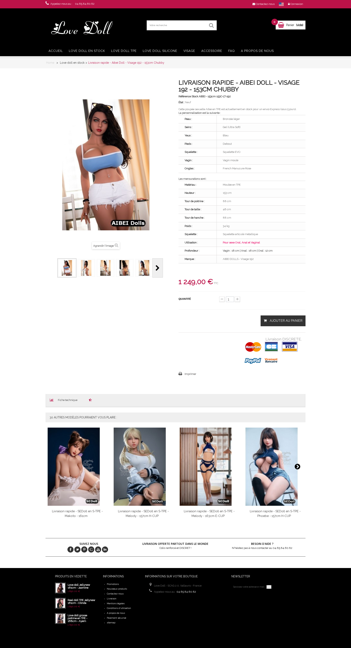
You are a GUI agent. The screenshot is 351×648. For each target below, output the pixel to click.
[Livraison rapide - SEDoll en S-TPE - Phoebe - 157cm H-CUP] (274, 466)
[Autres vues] (52, 268)
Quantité (185, 299)
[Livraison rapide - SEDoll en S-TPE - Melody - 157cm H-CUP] (142, 466)
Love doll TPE (124, 51)
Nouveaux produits (117, 589)
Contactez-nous (115, 593)
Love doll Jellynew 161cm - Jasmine (79, 586)
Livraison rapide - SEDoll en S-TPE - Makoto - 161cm (77, 513)
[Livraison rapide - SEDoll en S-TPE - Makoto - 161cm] (76, 466)
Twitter (77, 549)
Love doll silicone (160, 51)
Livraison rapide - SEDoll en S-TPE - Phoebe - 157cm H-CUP (275, 513)
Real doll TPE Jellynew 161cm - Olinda (81, 601)
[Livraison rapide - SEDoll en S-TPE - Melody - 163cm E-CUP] (208, 466)
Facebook (70, 549)
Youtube (98, 549)
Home (50, 62)
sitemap (111, 622)
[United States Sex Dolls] (281, 3)
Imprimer (190, 373)
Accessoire (211, 51)
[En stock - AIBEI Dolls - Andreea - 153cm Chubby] (67, 268)
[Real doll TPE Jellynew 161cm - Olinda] (60, 603)
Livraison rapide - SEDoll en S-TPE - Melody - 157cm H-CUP (143, 513)
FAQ (231, 51)
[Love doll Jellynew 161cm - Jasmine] (60, 588)
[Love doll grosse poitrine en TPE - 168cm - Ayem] (60, 618)
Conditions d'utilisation (119, 608)
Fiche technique (67, 400)
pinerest (84, 549)
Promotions (113, 584)
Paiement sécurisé (116, 618)
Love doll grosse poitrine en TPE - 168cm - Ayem (77, 618)
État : (181, 102)
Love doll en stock (87, 51)
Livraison (111, 598)
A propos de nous (257, 51)
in (105, 549)
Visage (189, 51)
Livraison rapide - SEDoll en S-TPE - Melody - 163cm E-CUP (209, 513)
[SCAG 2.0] (84, 28)
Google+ (91, 549)
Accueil (56, 51)
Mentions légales (116, 603)
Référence (185, 96)
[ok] (269, 587)
